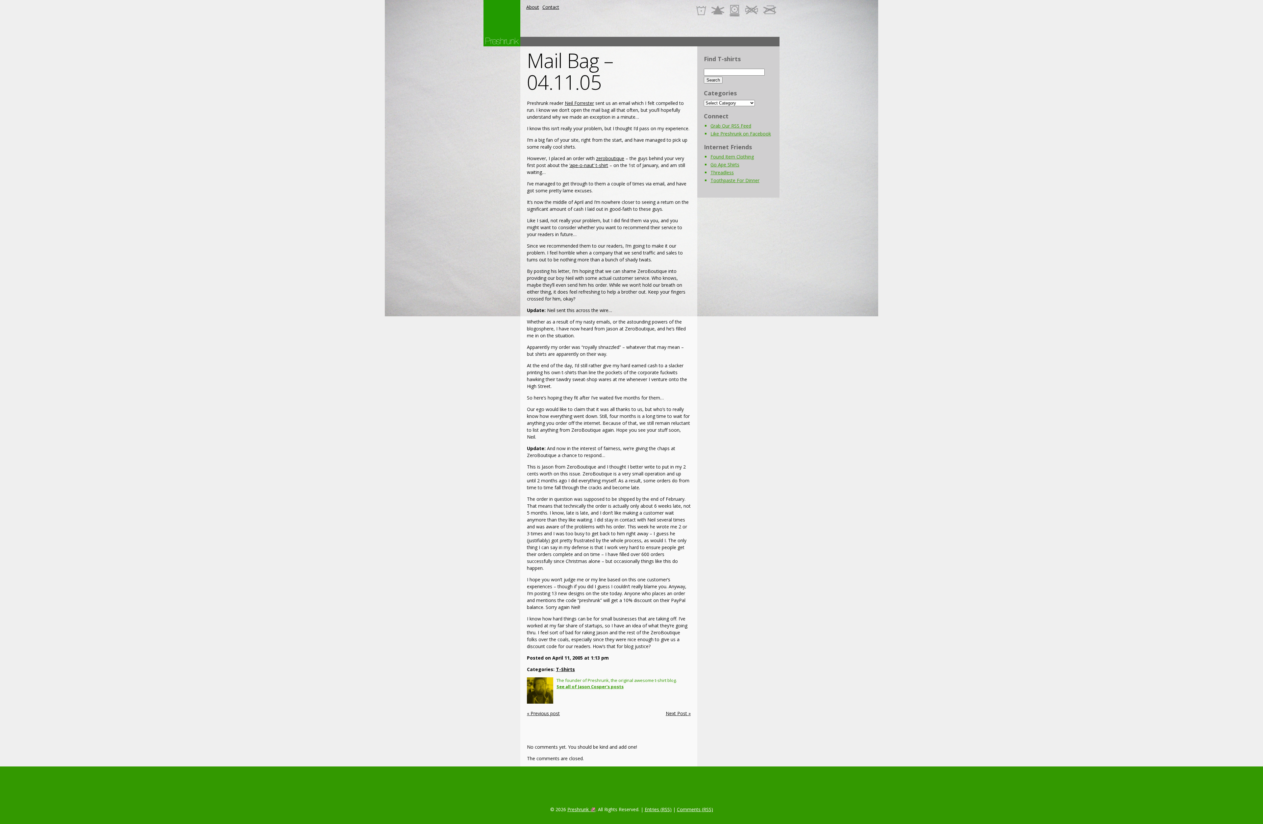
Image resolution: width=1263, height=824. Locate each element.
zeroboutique (610, 158)
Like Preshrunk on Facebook (740, 134)
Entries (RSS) (658, 809)
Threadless (722, 172)
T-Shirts (565, 669)
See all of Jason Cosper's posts (590, 687)
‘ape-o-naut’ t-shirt (588, 165)
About (532, 7)
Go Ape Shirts (724, 164)
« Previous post (543, 713)
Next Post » (678, 713)
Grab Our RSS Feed (730, 126)
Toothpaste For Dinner (734, 180)
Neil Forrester (579, 103)
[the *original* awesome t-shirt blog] (501, 41)
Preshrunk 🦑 (581, 809)
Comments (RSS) (695, 809)
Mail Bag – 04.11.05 (570, 71)
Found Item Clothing (732, 157)
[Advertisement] (660, 41)
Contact (550, 7)
